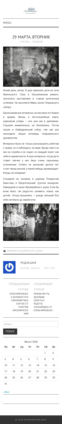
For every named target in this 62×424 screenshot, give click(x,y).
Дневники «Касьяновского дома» (25, 250)
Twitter (49, 268)
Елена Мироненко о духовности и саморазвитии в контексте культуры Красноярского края (19, 303)
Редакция (38, 41)
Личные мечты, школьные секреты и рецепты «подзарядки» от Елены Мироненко (43, 302)
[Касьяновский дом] (31, 10)
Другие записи (30, 268)
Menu (7, 23)
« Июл (6, 392)
